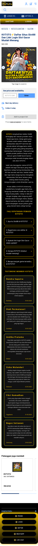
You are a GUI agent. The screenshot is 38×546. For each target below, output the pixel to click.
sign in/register (15, 122)
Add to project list (21, 117)
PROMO (20, 516)
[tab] (10, 493)
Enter (27, 96)
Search (5, 10)
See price (7, 486)
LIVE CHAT (20, 540)
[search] (19, 10)
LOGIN (28, 21)
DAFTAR (10, 21)
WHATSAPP (20, 534)
